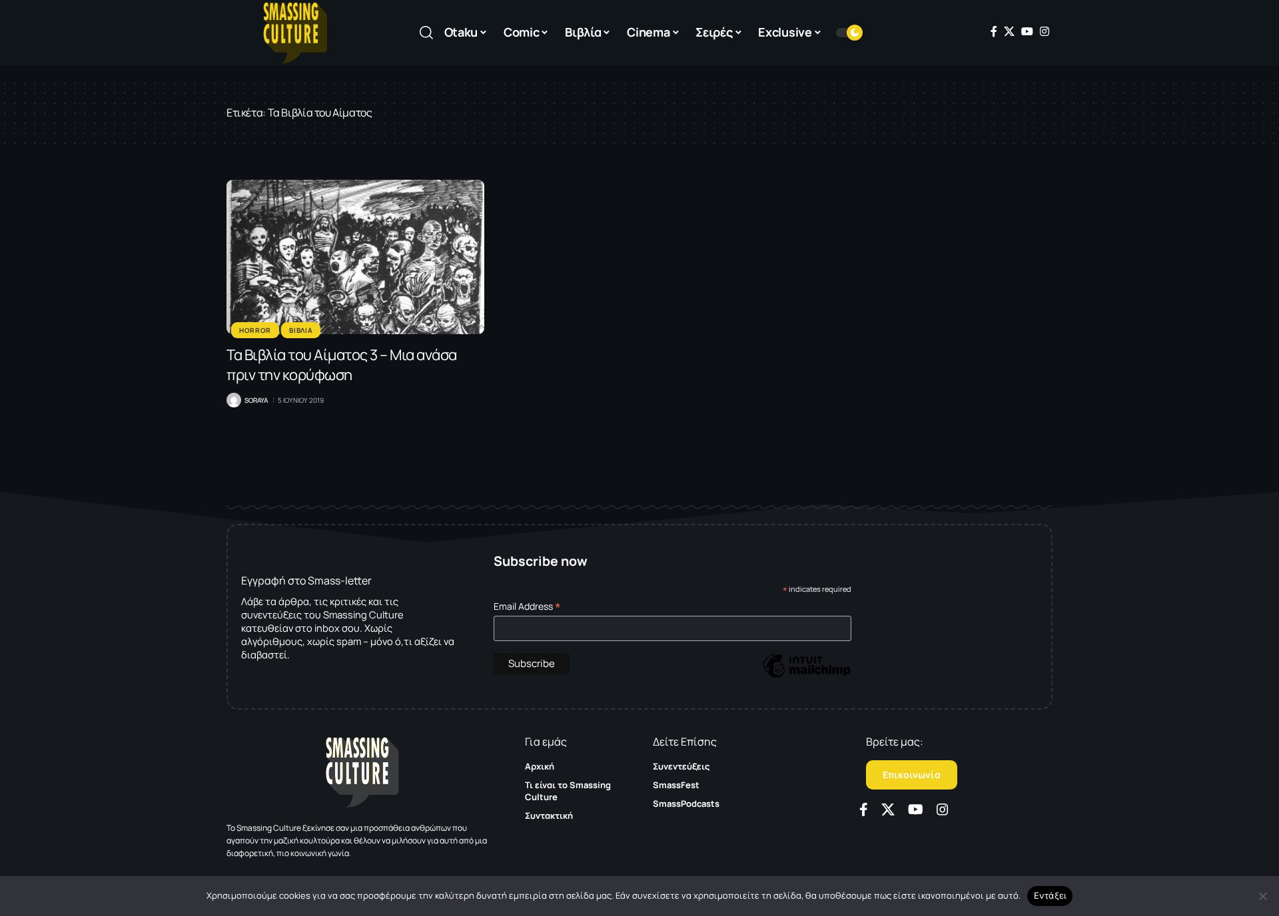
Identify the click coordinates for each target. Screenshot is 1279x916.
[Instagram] (1045, 31)
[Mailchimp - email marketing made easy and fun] (806, 675)
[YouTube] (1027, 31)
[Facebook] (994, 31)
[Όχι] (1262, 896)
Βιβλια (300, 330)
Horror (255, 330)
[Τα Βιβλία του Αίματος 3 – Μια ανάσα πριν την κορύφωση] (355, 257)
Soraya (256, 400)
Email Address (527, 606)
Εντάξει (1050, 895)
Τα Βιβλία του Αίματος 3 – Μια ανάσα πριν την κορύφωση (341, 365)
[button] (426, 32)
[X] (1009, 31)
